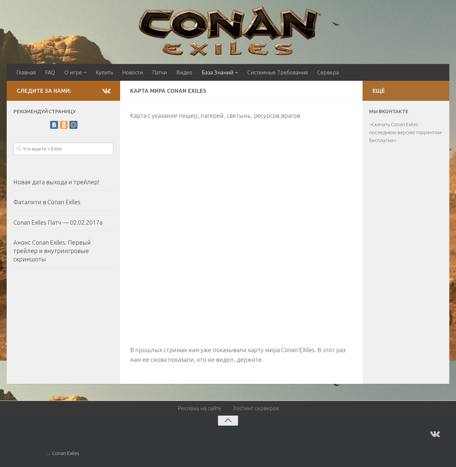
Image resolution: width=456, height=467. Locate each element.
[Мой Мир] (73, 125)
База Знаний (217, 72)
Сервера (328, 72)
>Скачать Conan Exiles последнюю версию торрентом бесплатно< (405, 132)
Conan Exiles (65, 453)
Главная (26, 72)
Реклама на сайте (199, 408)
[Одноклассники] (64, 125)
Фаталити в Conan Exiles (46, 202)
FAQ (50, 72)
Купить (104, 72)
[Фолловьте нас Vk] (106, 90)
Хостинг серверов (256, 408)
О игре (73, 72)
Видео (184, 72)
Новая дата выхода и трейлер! (56, 182)
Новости (132, 72)
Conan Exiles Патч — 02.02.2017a (57, 222)
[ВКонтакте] (54, 125)
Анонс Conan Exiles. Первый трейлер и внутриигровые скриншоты (52, 250)
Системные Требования (277, 72)
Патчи (159, 72)
